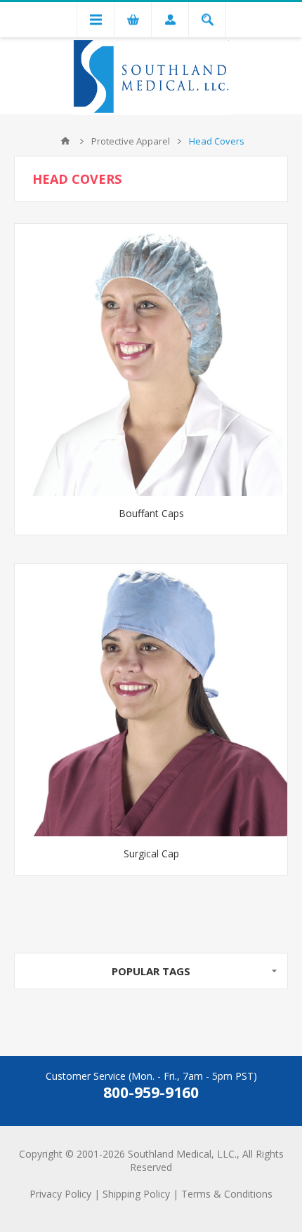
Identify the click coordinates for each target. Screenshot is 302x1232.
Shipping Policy (136, 1193)
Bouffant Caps (151, 513)
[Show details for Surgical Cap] (151, 700)
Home (65, 141)
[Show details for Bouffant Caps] (151, 360)
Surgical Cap (151, 853)
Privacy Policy (60, 1193)
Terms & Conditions (227, 1193)
